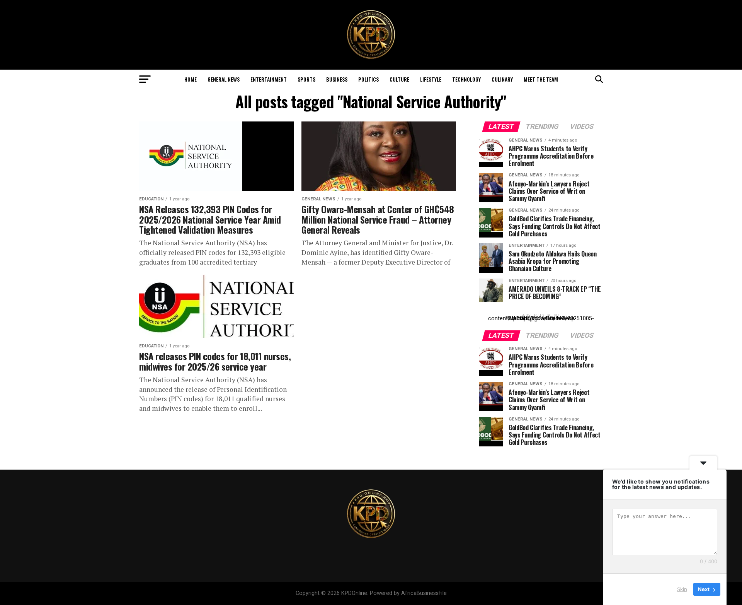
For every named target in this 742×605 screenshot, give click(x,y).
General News (224, 79)
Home (190, 79)
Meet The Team (541, 79)
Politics (368, 79)
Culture (399, 79)
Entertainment (268, 79)
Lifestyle (430, 79)
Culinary (502, 79)
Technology (466, 79)
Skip (682, 589)
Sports (306, 79)
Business (336, 79)
